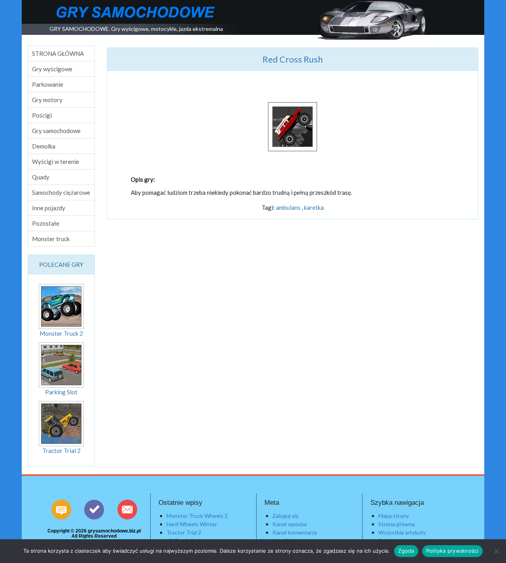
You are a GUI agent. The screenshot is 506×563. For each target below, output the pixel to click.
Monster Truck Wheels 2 (197, 515)
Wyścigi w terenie (55, 161)
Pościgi (42, 115)
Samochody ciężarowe (61, 192)
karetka (314, 207)
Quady (40, 177)
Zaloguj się (285, 515)
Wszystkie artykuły (402, 532)
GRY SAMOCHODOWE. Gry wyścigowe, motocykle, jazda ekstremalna (136, 28)
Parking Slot (61, 392)
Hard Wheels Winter (191, 524)
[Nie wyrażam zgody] (496, 551)
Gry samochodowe (56, 130)
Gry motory (47, 99)
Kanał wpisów (289, 524)
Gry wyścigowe (52, 68)
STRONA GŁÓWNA (58, 53)
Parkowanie (47, 84)
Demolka (43, 146)
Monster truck (51, 238)
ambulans (288, 207)
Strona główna (396, 524)
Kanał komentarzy (294, 532)
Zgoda (406, 551)
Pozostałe (45, 223)
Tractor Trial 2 (61, 450)
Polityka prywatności (452, 551)
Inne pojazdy (48, 207)
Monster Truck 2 (61, 333)
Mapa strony (393, 515)
